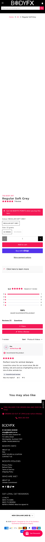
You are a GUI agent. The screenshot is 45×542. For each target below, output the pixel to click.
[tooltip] (12, 374)
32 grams (7, 232)
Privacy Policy (7, 465)
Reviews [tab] (6, 320)
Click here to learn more (18, 269)
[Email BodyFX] (3, 487)
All (18, 17)
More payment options (22, 257)
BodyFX (14, 521)
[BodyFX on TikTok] (11, 487)
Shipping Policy (7, 472)
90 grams (17, 232)
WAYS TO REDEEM (8, 502)
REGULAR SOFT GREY (10, 223)
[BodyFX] (22, 3)
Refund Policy (7, 467)
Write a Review (26, 332)
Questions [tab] (18, 320)
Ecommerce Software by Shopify (22, 523)
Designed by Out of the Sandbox (28, 521)
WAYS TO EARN (7, 500)
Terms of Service (8, 469)
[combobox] (20, 8)
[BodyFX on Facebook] (6, 487)
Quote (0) (43, 404)
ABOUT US (6, 450)
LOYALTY (5, 498)
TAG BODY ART (8, 196)
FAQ (3, 452)
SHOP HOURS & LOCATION (12, 454)
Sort (24, 339)
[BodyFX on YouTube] (13, 487)
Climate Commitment (9, 482)
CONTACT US (7, 456)
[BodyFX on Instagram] (8, 487)
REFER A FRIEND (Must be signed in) (15, 504)
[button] (22, 201)
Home (11, 17)
